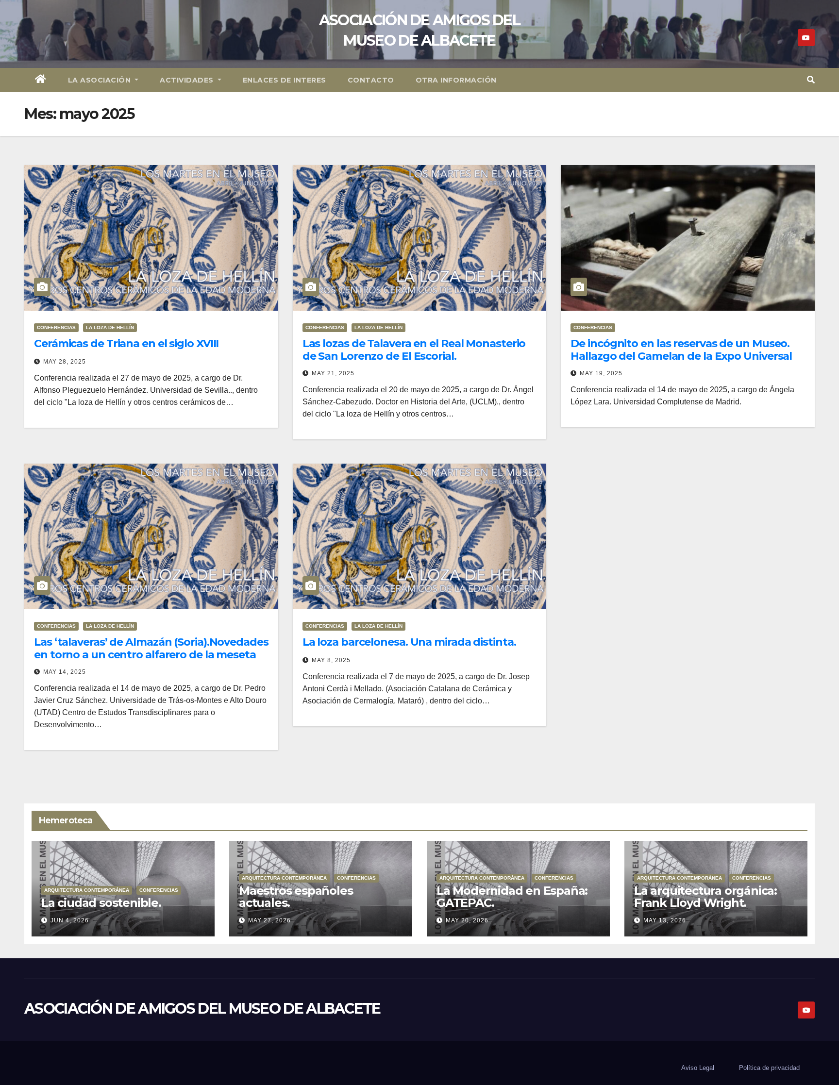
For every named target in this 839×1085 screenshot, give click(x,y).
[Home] (40, 80)
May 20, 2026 (467, 920)
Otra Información (456, 80)
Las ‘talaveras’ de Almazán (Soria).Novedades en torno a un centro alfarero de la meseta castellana (151, 654)
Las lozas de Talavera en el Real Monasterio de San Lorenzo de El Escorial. (414, 350)
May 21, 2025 (333, 373)
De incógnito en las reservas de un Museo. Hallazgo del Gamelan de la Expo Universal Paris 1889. (681, 356)
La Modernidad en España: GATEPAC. (511, 897)
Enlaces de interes (284, 80)
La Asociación (100, 80)
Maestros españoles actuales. (295, 897)
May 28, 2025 (64, 361)
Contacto (371, 80)
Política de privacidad (769, 1067)
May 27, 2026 (269, 920)
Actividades (188, 80)
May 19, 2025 (601, 373)
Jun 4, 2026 (69, 920)
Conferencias (56, 327)
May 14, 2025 (64, 671)
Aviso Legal (697, 1067)
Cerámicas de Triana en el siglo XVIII (126, 343)
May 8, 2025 (331, 660)
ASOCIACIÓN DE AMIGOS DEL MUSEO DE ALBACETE (202, 1009)
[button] (811, 80)
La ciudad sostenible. (101, 903)
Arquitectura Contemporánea (86, 890)
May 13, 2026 (664, 920)
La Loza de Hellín (110, 327)
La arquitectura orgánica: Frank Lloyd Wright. (705, 897)
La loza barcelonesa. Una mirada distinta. (409, 642)
